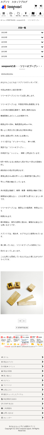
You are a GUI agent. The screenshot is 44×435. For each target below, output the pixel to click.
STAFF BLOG (23, 328)
